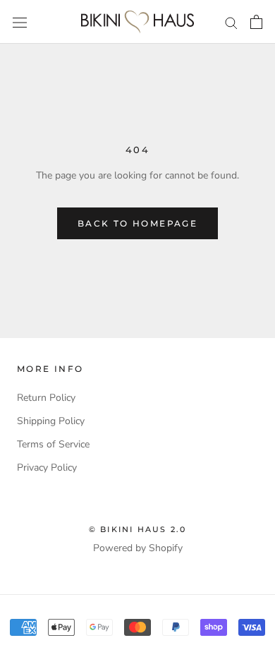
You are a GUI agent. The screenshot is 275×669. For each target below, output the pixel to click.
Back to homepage (137, 223)
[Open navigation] (20, 22)
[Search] (231, 22)
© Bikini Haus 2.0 (137, 529)
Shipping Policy (51, 421)
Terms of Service (53, 444)
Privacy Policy (47, 467)
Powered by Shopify (138, 548)
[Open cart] (256, 22)
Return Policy (46, 397)
